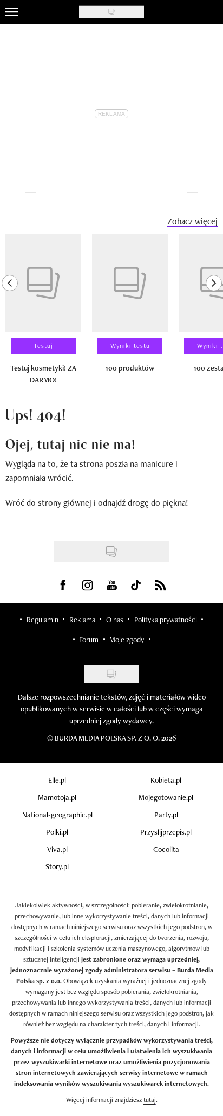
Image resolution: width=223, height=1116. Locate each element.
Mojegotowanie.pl (166, 797)
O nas (114, 619)
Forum (89, 639)
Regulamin (42, 619)
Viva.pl (57, 849)
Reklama (82, 619)
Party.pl (166, 814)
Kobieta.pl (165, 780)
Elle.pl (57, 780)
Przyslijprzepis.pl (166, 832)
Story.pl (57, 866)
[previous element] (10, 314)
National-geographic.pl (57, 814)
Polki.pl (57, 832)
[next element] (214, 314)
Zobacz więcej (192, 221)
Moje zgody (126, 639)
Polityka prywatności (165, 619)
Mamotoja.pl (57, 797)
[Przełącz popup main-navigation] (12, 12)
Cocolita (166, 849)
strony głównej (64, 502)
